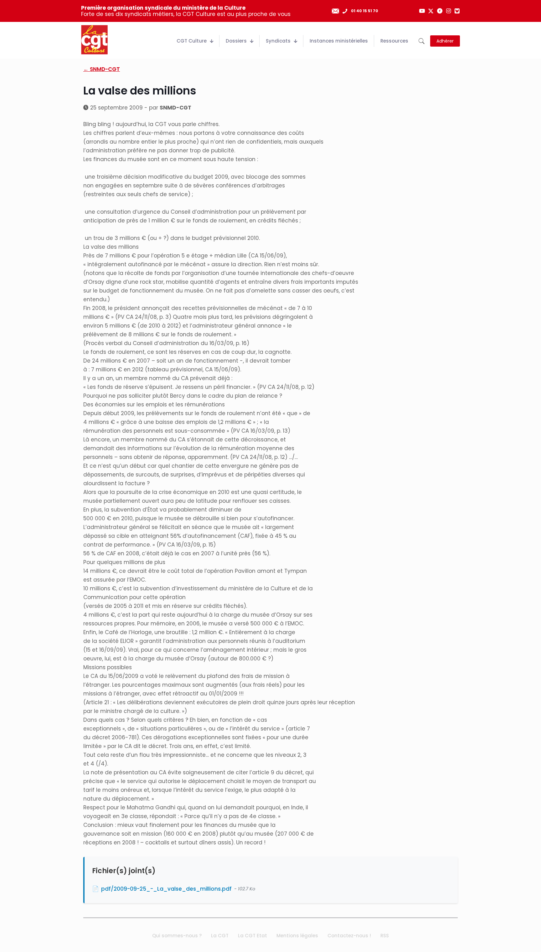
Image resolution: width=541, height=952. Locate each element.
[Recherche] (421, 41)
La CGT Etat (252, 935)
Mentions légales (297, 935)
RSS (384, 935)
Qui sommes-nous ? (177, 935)
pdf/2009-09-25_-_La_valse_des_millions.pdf (166, 889)
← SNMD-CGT (101, 69)
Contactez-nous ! (349, 935)
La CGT (220, 935)
